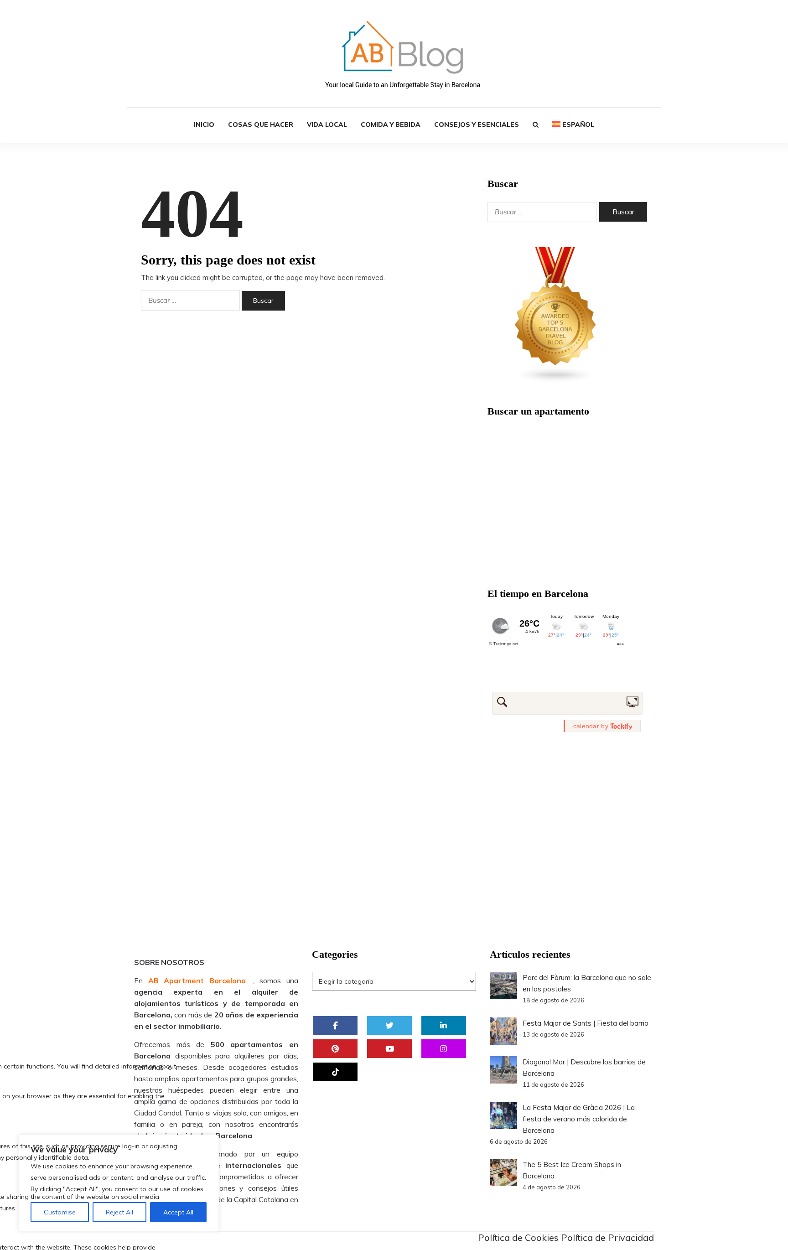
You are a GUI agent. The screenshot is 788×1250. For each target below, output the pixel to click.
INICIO (204, 124)
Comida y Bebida (390, 124)
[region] (118, 1183)
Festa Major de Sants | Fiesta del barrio (585, 1023)
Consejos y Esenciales (476, 124)
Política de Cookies (518, 1237)
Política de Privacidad (607, 1237)
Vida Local (327, 124)
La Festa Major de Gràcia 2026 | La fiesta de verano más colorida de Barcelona (579, 1119)
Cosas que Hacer (260, 124)
